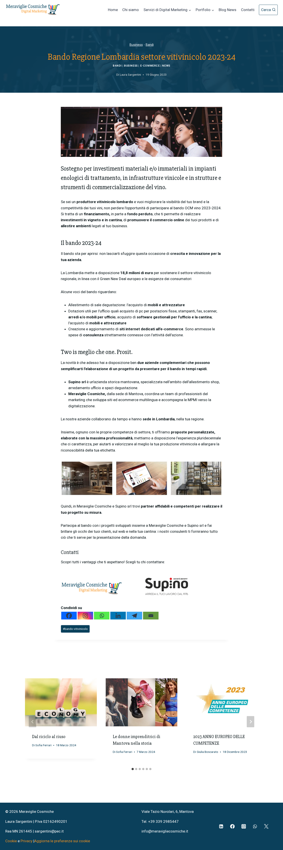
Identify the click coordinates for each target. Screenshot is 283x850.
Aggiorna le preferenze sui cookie (62, 841)
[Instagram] (85, 615)
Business (136, 45)
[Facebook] (69, 615)
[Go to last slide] (32, 721)
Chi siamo (130, 10)
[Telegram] (134, 615)
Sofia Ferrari (43, 745)
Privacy (27, 841)
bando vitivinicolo (75, 629)
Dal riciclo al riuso (48, 736)
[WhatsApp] (255, 826)
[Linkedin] (118, 615)
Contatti (247, 10)
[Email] (151, 615)
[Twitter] (266, 826)
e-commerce (150, 65)
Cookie (11, 841)
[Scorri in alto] (272, 828)
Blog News (227, 10)
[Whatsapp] (101, 615)
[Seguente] (250, 721)
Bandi (150, 45)
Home (113, 10)
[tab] (133, 769)
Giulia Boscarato (207, 752)
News (166, 65)
